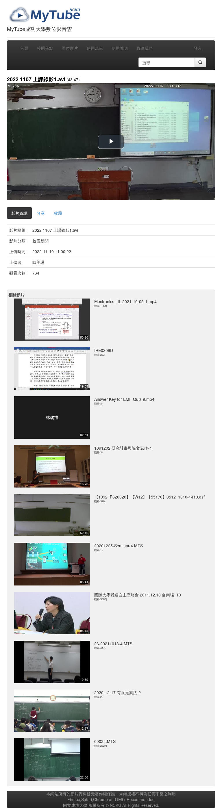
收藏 (58, 213)
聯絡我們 (144, 48)
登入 (198, 48)
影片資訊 (19, 213)
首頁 (24, 48)
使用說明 (120, 48)
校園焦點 (45, 48)
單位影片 (70, 48)
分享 (41, 213)
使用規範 (95, 48)
